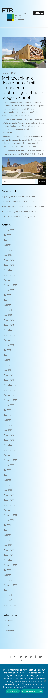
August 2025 (9, 290)
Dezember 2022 (10, 445)
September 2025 (10, 285)
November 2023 (10, 390)
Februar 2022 (9, 495)
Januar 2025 (9, 325)
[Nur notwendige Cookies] (45, 681)
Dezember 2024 (10, 330)
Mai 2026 (7, 245)
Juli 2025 (7, 295)
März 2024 (8, 370)
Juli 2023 (7, 410)
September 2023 (10, 400)
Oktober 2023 (9, 395)
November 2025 (10, 275)
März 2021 (8, 545)
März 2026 (8, 255)
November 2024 (10, 335)
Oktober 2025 (9, 280)
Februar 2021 (9, 550)
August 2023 (9, 405)
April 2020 (8, 580)
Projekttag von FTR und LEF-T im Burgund (18, 197)
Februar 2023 (9, 435)
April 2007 (8, 600)
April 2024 (8, 365)
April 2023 (8, 425)
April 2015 (8, 595)
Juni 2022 (7, 475)
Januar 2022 (9, 500)
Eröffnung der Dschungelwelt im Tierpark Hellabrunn (23, 207)
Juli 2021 (7, 525)
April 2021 (8, 540)
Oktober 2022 (9, 455)
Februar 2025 (9, 320)
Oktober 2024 (9, 340)
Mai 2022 (7, 480)
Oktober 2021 (9, 510)
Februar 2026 (9, 260)
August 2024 (9, 345)
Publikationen (9, 631)
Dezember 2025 (10, 270)
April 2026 (8, 250)
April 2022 (8, 485)
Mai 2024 (7, 360)
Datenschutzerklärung (34, 687)
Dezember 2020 (10, 560)
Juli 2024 (7, 350)
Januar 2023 (9, 440)
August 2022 (9, 465)
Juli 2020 (7, 570)
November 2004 (10, 605)
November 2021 (10, 505)
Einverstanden (13, 691)
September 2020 (10, 565)
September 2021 (10, 515)
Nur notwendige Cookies (32, 691)
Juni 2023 (7, 415)
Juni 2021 (7, 530)
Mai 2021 (7, 535)
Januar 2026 (9, 265)
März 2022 (8, 490)
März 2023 (8, 430)
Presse (6, 626)
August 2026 (9, 230)
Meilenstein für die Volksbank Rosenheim (18, 202)
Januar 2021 (9, 555)
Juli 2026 (7, 235)
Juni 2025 (7, 300)
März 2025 (8, 315)
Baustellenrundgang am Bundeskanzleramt (19, 212)
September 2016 (10, 585)
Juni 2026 (7, 240)
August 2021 (9, 520)
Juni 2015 (7, 590)
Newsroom (8, 621)
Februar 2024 (9, 375)
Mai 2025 (7, 305)
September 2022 (10, 460)
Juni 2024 (7, 355)
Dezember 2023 (10, 385)
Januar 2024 (9, 380)
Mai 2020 (7, 575)
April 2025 (8, 310)
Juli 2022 (7, 470)
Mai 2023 (7, 420)
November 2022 (10, 450)
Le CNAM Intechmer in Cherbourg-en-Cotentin (20, 217)
